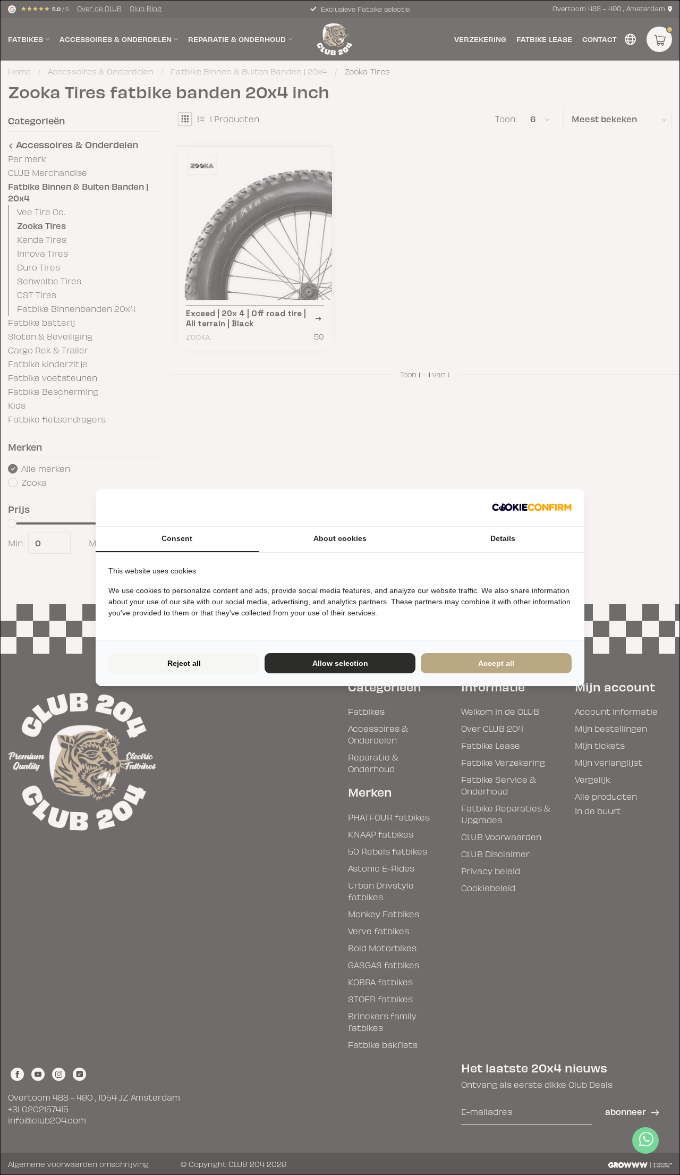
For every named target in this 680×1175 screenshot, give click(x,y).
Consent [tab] (177, 538)
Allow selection (340, 663)
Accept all (496, 663)
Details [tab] (502, 538)
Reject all (184, 663)
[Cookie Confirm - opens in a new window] (532, 507)
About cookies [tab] (340, 538)
